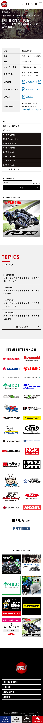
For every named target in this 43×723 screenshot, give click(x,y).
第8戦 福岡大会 (9, 165)
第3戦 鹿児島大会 (10, 143)
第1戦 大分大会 (9, 135)
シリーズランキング (11, 169)
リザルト (29, 96)
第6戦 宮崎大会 (9, 156)
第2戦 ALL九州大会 (10, 139)
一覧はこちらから (21, 326)
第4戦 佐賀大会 (9, 147)
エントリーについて (11, 126)
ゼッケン (6, 130)
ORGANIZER (8, 692)
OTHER (6, 697)
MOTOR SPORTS (10, 682)
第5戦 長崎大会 (9, 152)
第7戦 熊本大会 (9, 160)
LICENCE (7, 687)
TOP (5, 121)
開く (21, 188)
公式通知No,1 (31, 82)
